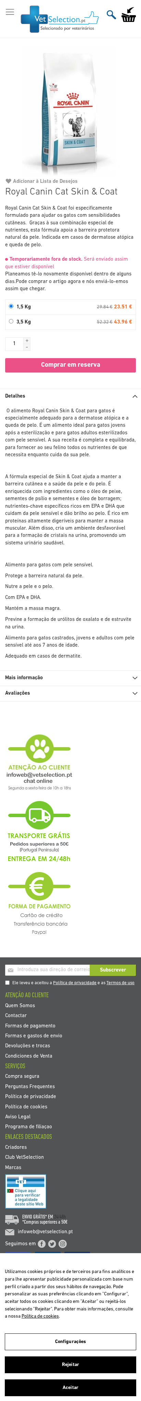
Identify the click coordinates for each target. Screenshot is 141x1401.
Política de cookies (26, 1106)
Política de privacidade (75, 983)
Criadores (16, 1147)
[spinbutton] (14, 344)
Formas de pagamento (30, 1025)
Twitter (52, 1243)
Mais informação (24, 678)
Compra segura (22, 1076)
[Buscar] (111, 14)
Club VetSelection (24, 1157)
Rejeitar (70, 1364)
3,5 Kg (23, 322)
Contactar (16, 1016)
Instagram (63, 1244)
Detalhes (15, 396)
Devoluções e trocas (27, 1046)
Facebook (41, 1243)
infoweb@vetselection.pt (45, 1232)
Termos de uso (120, 983)
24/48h (60, 1217)
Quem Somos (20, 1005)
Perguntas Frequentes (30, 1086)
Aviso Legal (17, 1117)
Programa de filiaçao (28, 1127)
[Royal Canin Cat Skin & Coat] (70, 110)
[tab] (70, 396)
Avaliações (17, 693)
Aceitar (70, 1387)
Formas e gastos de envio (33, 1036)
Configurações (70, 1341)
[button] (27, 340)
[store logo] (60, 19)
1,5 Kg (23, 307)
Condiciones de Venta (28, 1056)
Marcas (13, 1167)
